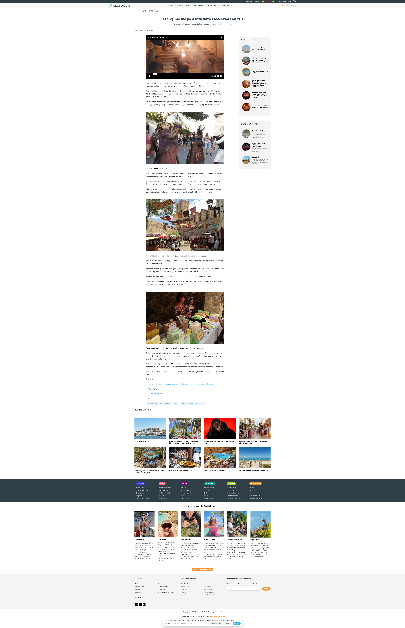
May (156, 11)
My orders (282, 1)
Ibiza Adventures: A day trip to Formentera (254, 470)
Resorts (251, 487)
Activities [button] (231, 483)
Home (136, 11)
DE (270, 1)
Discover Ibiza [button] (225, 5)
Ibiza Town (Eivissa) (157, 394)
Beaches (252, 490)
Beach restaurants (210, 498)
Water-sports (231, 490)
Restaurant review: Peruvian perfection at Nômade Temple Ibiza (260, 60)
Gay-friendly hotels (165, 487)
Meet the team (139, 584)
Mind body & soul (232, 496)
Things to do (200, 403)
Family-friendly (231, 487)
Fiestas (176, 403)
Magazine (249, 1)
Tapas (206, 496)
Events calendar (254, 496)
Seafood (207, 490)
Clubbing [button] (170, 5)
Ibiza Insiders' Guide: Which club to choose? (260, 106)
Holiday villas (185, 586)
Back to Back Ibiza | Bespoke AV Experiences (259, 144)
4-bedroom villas (186, 493)
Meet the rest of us (202, 569)
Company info (139, 586)
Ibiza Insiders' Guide (142, 498)
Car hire (251, 493)
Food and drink (187, 403)
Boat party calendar (142, 490)
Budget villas (185, 487)
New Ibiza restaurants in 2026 (260, 72)
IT (275, 1)
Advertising (138, 589)
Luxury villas (185, 496)
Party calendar (141, 487)
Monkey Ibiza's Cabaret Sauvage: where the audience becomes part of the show (181, 384)
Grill (205, 493)
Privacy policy (162, 584)
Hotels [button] (179, 5)
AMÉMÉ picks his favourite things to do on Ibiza (219, 442)
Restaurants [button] (198, 5)
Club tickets (140, 493)
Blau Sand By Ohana (259, 131)
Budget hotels (163, 498)
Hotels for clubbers (165, 490)
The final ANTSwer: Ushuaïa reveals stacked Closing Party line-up (260, 95)
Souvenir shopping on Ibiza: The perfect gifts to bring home (253, 442)
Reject (228, 623)
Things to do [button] (211, 5)
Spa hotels (162, 496)
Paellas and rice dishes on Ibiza (180, 470)
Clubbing (207, 584)
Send (266, 589)
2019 (151, 11)
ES (265, 1)
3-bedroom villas (186, 490)
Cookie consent (163, 586)
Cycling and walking (233, 498)
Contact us (161, 589)
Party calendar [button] (287, 5)
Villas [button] (188, 5)
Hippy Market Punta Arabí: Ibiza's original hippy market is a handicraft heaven (184, 442)
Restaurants (208, 586)
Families (150, 403)
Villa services (185, 498)
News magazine (209, 592)
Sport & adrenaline (233, 493)
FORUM (257, 1)
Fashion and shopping (163, 403)
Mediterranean (209, 487)
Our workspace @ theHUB (166, 592)
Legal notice (138, 592)
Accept (236, 623)
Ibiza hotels (184, 584)
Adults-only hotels (164, 493)
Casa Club (255, 157)
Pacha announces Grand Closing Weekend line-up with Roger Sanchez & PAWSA (260, 84)
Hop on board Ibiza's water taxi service (259, 48)
